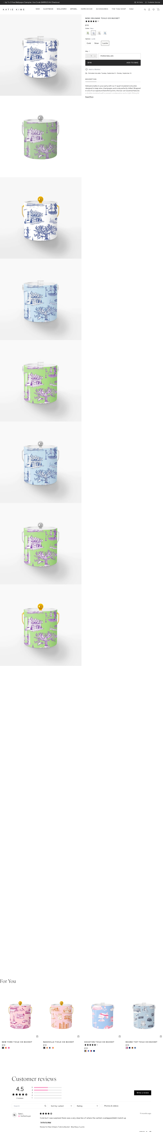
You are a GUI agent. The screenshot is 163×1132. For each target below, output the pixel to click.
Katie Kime (14, 9)
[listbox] (113, 32)
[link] (92, 21)
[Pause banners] (3, 2)
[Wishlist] (153, 9)
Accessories (102, 9)
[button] (47, 1087)
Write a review (143, 1093)
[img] (24, 1116)
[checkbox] (113, 1105)
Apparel (73, 9)
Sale (131, 9)
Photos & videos (111, 1106)
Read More (89, 97)
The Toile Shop (119, 9)
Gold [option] (89, 43)
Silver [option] (96, 43)
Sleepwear (48, 9)
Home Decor (86, 9)
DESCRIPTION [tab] (90, 79)
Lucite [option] (105, 43)
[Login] (149, 9)
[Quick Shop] (37, 1036)
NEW (38, 9)
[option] (87, 32)
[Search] (145, 9)
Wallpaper (61, 9)
